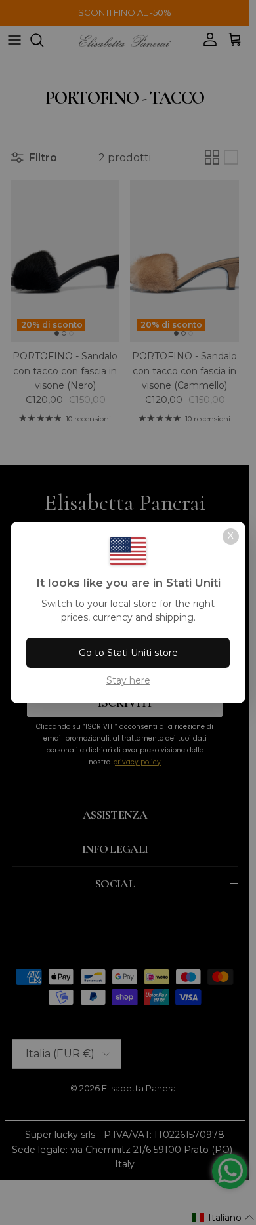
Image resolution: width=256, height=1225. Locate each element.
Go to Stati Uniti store (128, 653)
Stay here (128, 680)
